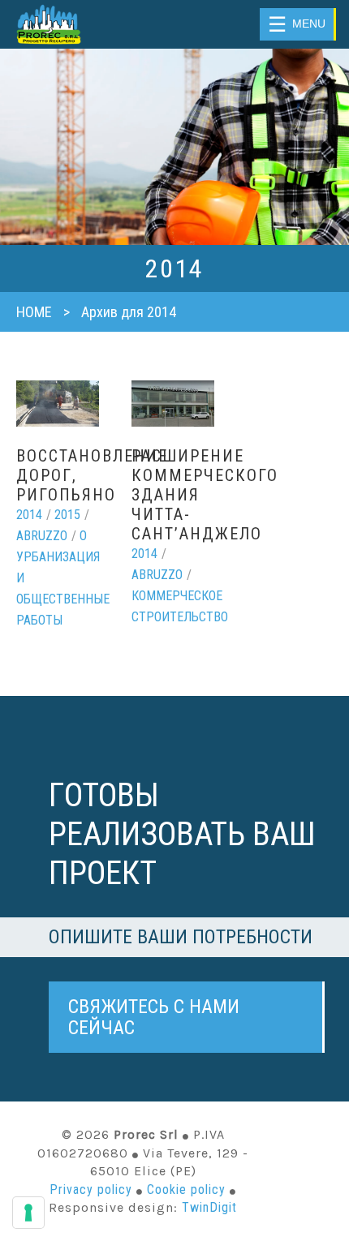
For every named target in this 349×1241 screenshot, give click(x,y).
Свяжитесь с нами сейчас (153, 1017)
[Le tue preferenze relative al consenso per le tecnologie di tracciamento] (28, 1212)
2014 (29, 514)
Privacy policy (91, 1189)
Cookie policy (186, 1189)
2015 (67, 514)
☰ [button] (296, 24)
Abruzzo (41, 535)
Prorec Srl (68, 24)
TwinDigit (209, 1207)
